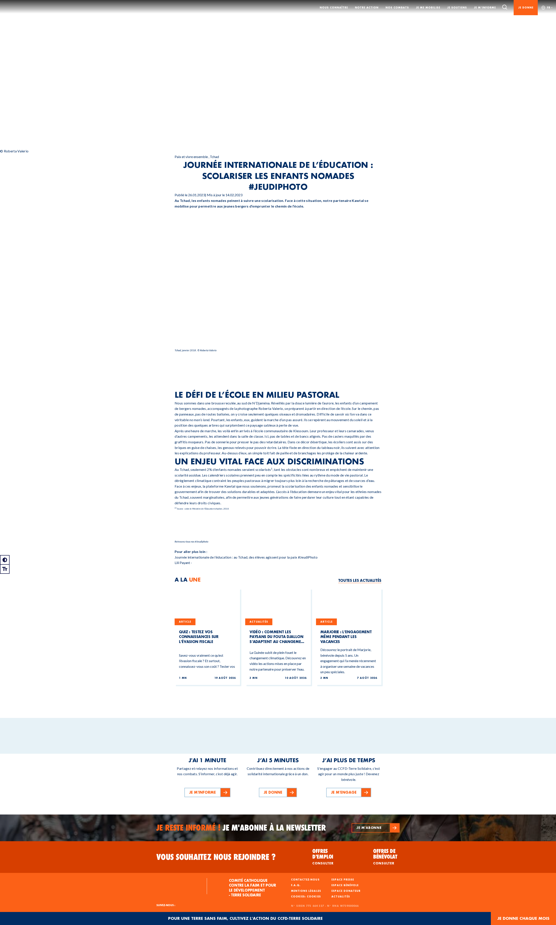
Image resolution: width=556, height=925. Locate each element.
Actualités (340, 896)
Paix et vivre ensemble (191, 157)
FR (548, 7)
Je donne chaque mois (523, 918)
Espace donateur (346, 890)
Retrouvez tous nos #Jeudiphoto (191, 541)
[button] (376, 828)
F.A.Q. (296, 885)
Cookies (314, 896)
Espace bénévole (345, 885)
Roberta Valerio (270, 408)
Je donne (525, 7)
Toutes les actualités (359, 580)
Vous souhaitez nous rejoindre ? (216, 857)
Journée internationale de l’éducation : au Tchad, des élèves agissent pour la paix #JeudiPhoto (246, 557)
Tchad (214, 157)
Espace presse (342, 879)
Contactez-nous (305, 879)
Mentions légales (306, 890)
